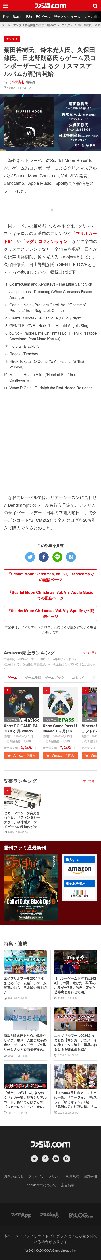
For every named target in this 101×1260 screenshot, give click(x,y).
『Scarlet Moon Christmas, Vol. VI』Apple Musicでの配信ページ (50, 595)
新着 (5, 16)
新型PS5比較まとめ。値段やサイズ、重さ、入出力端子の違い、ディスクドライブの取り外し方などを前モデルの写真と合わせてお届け (25, 1042)
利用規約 (72, 1176)
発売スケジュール (67, 16)
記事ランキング (20, 780)
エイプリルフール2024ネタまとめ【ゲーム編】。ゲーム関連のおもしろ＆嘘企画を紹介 (25, 985)
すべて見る (90, 652)
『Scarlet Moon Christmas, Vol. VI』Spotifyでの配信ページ (50, 613)
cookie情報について (41, 1185)
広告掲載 (67, 1185)
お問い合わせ (14, 1176)
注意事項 (90, 1176)
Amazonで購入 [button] (23, 755)
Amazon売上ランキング (29, 652)
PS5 (29, 16)
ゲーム (12, 677)
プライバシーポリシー (44, 1176)
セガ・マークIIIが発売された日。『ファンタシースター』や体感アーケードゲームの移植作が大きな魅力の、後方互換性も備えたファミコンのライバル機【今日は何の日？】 (22, 820)
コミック (78, 677)
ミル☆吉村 (16, 81)
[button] (79, 870)
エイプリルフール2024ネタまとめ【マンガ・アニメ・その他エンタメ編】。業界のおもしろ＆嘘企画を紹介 (75, 1042)
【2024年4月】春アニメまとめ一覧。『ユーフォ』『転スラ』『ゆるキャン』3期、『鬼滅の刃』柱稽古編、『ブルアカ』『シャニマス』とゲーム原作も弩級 (75, 1099)
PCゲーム (43, 16)
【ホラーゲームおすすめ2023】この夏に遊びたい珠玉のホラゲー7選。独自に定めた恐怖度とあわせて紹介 (75, 985)
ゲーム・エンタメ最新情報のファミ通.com (29, 25)
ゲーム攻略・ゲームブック (44, 677)
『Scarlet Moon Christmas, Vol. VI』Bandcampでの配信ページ (50, 576)
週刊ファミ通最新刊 (25, 847)
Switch (17, 16)
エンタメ (67, 25)
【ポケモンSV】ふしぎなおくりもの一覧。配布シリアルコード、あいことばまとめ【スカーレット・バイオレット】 (25, 1099)
